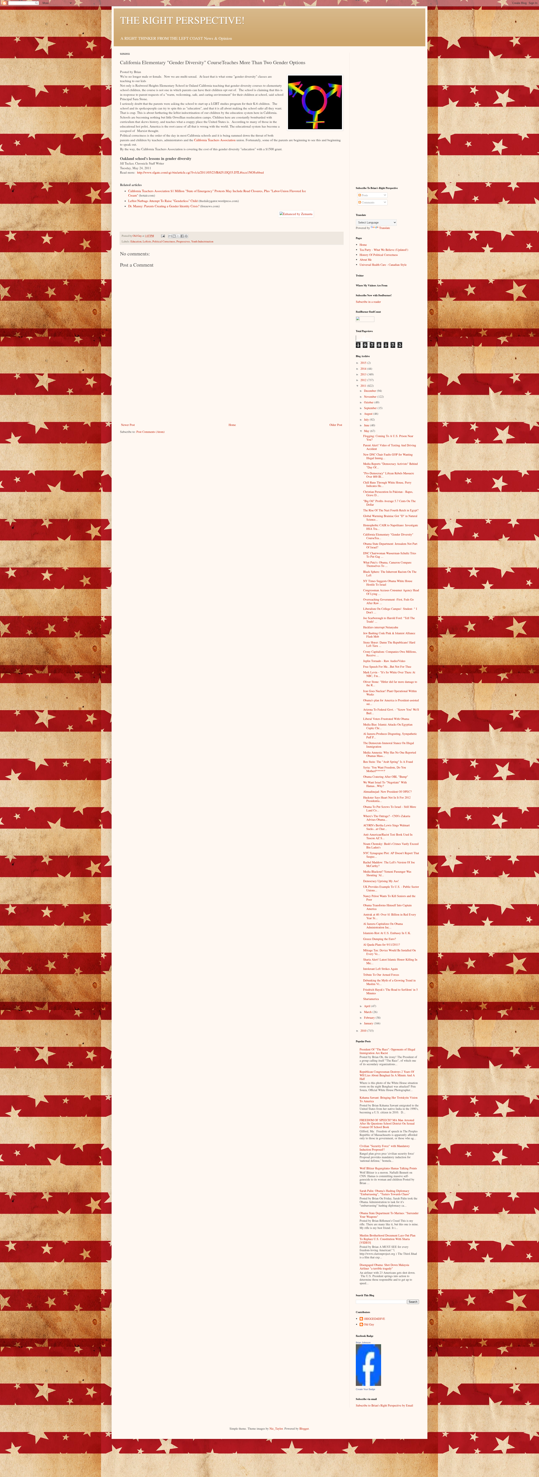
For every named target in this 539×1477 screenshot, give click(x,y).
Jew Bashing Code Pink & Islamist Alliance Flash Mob (389, 635)
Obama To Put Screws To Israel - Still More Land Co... (389, 808)
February (370, 1018)
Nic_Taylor (276, 1428)
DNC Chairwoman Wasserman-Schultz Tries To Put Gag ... (389, 555)
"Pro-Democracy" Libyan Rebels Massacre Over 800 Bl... (388, 475)
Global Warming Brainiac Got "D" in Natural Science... (390, 517)
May (367, 431)
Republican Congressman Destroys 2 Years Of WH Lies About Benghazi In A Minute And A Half (387, 1075)
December (370, 391)
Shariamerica (371, 999)
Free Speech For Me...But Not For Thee (387, 667)
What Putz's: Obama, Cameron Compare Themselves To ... (387, 564)
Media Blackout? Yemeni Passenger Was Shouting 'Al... (387, 873)
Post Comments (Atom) (150, 432)
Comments (367, 202)
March (368, 1012)
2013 (363, 374)
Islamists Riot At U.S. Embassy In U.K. (387, 933)
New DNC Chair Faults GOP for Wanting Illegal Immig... (388, 456)
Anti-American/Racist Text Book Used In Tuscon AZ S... (387, 836)
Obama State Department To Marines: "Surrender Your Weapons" (389, 1215)
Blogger (304, 1428)
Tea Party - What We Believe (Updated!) (384, 250)
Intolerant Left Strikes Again (380, 969)
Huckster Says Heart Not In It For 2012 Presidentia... (387, 799)
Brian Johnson (363, 1342)
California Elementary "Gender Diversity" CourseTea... (388, 536)
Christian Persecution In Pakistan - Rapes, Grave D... (388, 493)
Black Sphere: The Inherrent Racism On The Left (389, 573)
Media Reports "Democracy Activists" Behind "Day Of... (390, 465)
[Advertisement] (231, 390)
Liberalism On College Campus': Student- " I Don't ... (390, 610)
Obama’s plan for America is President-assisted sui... (391, 702)
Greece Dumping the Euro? (379, 939)
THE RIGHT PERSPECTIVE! (182, 20)
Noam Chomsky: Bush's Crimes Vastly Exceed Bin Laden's (391, 845)
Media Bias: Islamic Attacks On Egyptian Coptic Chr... (387, 726)
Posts (364, 195)
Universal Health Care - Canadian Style (383, 265)
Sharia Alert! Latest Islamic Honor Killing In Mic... (390, 961)
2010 (363, 1031)
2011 (363, 386)
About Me (366, 260)
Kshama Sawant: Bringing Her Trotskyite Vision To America (389, 1099)
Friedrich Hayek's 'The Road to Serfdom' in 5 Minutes (390, 991)
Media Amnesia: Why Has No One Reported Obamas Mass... (389, 754)
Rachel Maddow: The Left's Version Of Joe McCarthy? (389, 864)
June (367, 425)
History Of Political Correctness (379, 255)
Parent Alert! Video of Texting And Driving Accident (389, 447)
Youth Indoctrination (202, 241)
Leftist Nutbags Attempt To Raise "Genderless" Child (163, 201)
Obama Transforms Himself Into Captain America (387, 907)
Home (232, 425)
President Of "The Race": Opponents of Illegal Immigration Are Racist (387, 1051)
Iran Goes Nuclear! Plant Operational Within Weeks (390, 693)
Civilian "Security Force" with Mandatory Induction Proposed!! (385, 1147)
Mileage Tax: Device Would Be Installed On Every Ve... (389, 952)
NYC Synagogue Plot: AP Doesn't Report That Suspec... (391, 855)
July (367, 419)
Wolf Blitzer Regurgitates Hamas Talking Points (388, 1168)
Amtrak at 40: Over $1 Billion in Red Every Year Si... (389, 916)
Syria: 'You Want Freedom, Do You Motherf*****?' (384, 769)
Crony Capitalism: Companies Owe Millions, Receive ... (390, 653)
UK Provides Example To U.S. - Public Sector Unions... (391, 888)
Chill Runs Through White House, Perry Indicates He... (387, 484)
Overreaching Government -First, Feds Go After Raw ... (388, 601)
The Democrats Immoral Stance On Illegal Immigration (388, 744)
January (369, 1023)
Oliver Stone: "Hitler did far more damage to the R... (390, 683)
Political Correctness (163, 241)
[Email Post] (162, 236)
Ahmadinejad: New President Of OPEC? (387, 792)
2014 (363, 369)
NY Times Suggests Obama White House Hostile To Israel (387, 582)
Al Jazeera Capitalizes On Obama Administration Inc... (383, 925)
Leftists (147, 241)
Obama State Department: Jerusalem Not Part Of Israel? (390, 545)
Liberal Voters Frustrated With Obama (386, 719)
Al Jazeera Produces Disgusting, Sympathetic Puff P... (390, 735)
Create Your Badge (365, 1389)
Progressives (183, 241)
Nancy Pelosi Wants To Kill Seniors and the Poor (389, 897)
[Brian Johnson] (368, 1385)
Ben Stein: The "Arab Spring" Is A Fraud (388, 762)
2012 (363, 380)
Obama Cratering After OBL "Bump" (385, 777)
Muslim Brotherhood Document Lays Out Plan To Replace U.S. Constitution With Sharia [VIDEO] (387, 1238)
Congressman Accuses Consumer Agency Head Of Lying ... (391, 592)
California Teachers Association (215, 140)
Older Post (336, 425)
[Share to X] (178, 236)
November (370, 397)
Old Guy (369, 1324)
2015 (363, 363)
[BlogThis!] (174, 236)
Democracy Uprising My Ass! (381, 881)
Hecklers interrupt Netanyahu (380, 627)
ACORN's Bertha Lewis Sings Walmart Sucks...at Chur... (386, 827)
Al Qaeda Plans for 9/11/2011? (381, 945)
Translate (384, 228)
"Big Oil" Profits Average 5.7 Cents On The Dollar (389, 503)
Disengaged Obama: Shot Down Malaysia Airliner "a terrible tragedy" (384, 1266)
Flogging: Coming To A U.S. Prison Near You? (388, 437)
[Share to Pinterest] (186, 236)
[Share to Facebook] (182, 236)
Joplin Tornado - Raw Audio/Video (384, 661)
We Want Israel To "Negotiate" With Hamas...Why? (385, 784)
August (368, 414)
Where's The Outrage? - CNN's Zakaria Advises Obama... (386, 818)
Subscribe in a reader (368, 302)
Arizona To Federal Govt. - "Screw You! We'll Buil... (391, 711)
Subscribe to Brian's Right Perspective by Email (384, 1405)
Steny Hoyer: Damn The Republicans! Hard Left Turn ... (389, 644)
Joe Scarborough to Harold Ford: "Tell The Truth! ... (389, 620)
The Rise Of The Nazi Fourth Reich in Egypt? (390, 510)
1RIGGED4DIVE (374, 1319)
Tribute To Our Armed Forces (381, 975)
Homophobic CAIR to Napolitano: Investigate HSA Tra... (390, 527)
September (371, 408)
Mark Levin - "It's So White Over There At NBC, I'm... (389, 674)
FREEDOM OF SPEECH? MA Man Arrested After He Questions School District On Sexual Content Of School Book (387, 1123)
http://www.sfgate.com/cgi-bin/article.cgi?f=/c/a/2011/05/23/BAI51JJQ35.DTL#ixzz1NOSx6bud (200, 172)
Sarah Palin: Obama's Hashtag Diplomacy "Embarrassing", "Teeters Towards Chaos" (385, 1192)
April (367, 1006)
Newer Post (128, 425)
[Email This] (170, 236)
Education (136, 241)
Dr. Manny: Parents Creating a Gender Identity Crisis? (163, 206)
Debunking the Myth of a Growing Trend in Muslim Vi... (389, 982)
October (369, 402)
